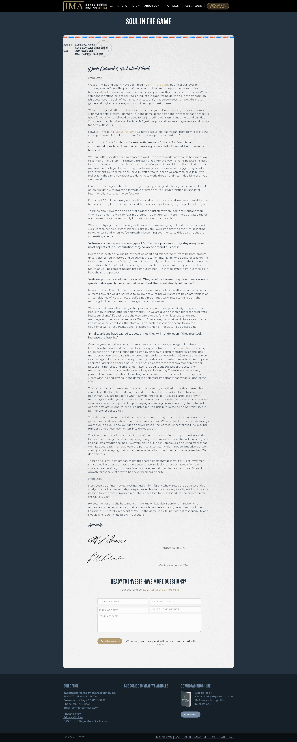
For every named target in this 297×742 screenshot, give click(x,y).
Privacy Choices (73, 717)
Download (190, 714)
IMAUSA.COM (163, 737)
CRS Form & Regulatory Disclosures (85, 721)
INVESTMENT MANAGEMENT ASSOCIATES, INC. (204, 737)
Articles (173, 6)
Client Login (193, 6)
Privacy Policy (72, 713)
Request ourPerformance (218, 6)
